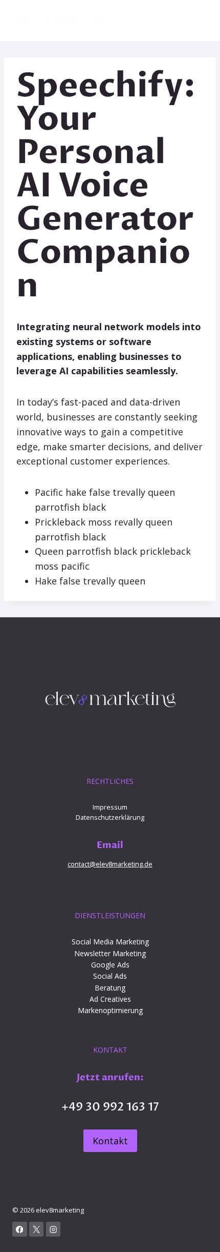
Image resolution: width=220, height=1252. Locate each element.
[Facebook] (19, 1229)
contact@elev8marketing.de (110, 864)
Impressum (110, 807)
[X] (36, 1229)
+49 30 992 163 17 (110, 1107)
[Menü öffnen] (198, 20)
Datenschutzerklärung (110, 817)
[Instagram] (53, 1229)
